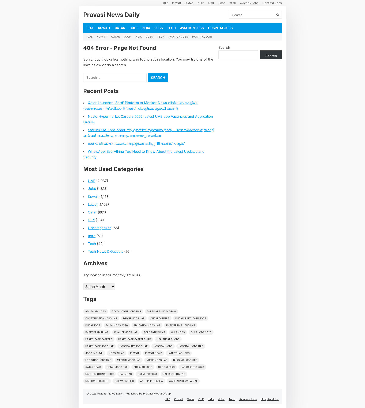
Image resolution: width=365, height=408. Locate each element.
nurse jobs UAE (156, 360)
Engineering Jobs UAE (180, 325)
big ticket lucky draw (161, 311)
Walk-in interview (151, 381)
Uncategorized (99, 228)
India (211, 3)
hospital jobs (163, 346)
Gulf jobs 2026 (201, 332)
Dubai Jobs (92, 325)
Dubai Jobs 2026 (117, 325)
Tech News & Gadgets (105, 251)
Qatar (189, 3)
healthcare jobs (168, 339)
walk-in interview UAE (183, 381)
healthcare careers (98, 339)
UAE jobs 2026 (147, 374)
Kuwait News (153, 353)
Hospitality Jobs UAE (134, 346)
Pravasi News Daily (111, 14)
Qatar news (93, 367)
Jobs (222, 3)
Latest (92, 204)
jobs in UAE (116, 353)
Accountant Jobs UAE (126, 311)
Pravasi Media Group (157, 393)
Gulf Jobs (178, 332)
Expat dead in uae (96, 332)
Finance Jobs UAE (126, 332)
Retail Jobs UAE (117, 367)
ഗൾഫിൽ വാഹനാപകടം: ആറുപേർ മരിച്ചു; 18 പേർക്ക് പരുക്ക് (136, 143)
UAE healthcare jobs (99, 374)
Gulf (200, 3)
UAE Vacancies (124, 381)
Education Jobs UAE (147, 325)
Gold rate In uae (154, 332)
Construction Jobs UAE (101, 318)
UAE (165, 3)
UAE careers (166, 367)
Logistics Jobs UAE (98, 360)
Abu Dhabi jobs (95, 311)
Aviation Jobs (249, 3)
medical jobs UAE (128, 360)
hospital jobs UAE (190, 346)
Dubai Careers (159, 318)
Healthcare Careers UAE (134, 339)
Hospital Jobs (272, 3)
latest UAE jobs (179, 353)
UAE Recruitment (174, 374)
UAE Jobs (126, 374)
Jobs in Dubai (94, 353)
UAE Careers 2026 (192, 367)
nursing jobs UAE (185, 360)
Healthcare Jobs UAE (99, 346)
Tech (233, 3)
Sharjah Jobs (142, 367)
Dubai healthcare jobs (190, 318)
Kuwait (176, 3)
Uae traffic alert (97, 381)
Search (224, 47)
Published (131, 393)
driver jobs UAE (133, 318)
